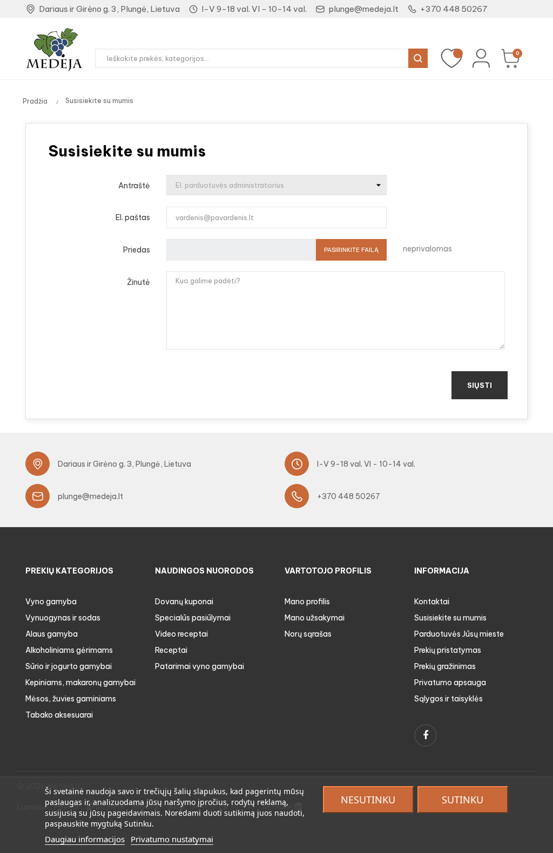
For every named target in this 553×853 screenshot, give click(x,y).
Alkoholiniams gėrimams (69, 650)
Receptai (171, 650)
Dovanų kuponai (184, 601)
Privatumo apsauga (450, 682)
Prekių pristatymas (447, 650)
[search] (418, 58)
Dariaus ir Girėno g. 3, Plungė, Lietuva (109, 9)
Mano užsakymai (315, 618)
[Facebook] (425, 735)
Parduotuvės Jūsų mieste (459, 634)
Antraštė (134, 185)
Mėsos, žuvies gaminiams (70, 699)
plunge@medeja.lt (363, 9)
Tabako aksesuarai (59, 715)
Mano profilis (307, 601)
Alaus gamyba (51, 634)
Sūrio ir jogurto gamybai (68, 666)
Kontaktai (431, 601)
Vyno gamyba (51, 601)
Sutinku (462, 799)
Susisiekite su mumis (450, 618)
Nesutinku (368, 799)
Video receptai (181, 634)
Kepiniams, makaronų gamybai (80, 682)
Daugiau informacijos (85, 839)
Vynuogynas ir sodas (62, 618)
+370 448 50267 (454, 9)
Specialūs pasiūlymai (193, 618)
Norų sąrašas (308, 634)
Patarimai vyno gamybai (199, 666)
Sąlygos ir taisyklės (448, 699)
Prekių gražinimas (445, 666)
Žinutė (138, 282)
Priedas (136, 250)
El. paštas (133, 217)
